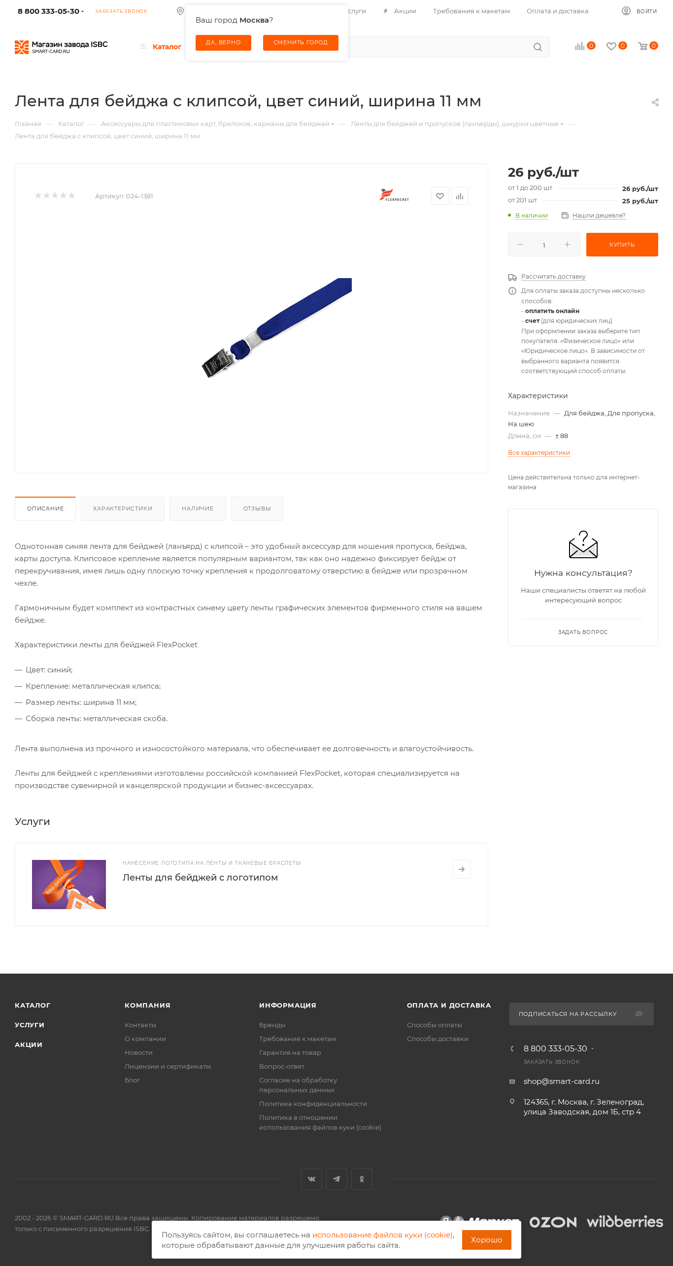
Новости (139, 1052)
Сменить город (300, 42)
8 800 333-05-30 (555, 1049)
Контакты (140, 1025)
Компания (147, 1005)
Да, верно (223, 42)
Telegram (336, 1179)
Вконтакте (311, 1179)
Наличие (198, 508)
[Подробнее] (461, 869)
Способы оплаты (434, 1025)
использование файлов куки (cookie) (382, 1234)
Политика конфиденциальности (313, 1104)
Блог (132, 1080)
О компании (145, 1039)
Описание (45, 508)
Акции (29, 1044)
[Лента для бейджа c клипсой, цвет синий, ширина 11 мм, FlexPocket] (268, 334)
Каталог (33, 1005)
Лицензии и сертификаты (168, 1066)
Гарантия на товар (290, 1052)
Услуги (30, 1025)
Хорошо (487, 1239)
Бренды (272, 1025)
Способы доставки (438, 1039)
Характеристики (122, 508)
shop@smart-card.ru (562, 1081)
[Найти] (538, 46)
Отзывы (257, 508)
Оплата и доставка (449, 1005)
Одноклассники (361, 1179)
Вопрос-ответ (281, 1066)
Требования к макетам (297, 1039)
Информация (288, 1005)
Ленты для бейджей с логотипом (200, 877)
